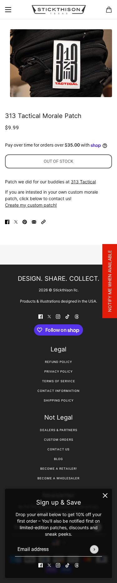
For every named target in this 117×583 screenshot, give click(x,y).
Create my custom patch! (31, 205)
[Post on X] (16, 221)
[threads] (76, 565)
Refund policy (58, 362)
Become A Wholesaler (58, 478)
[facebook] (40, 565)
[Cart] (109, 10)
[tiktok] (67, 565)
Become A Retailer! (58, 468)
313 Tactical (83, 181)
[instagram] (58, 565)
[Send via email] (34, 221)
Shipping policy (59, 400)
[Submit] (94, 549)
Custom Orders (58, 439)
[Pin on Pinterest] (24, 221)
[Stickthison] (59, 9)
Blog (58, 459)
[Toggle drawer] (8, 9)
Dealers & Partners (58, 430)
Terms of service (58, 381)
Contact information (58, 391)
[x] (49, 565)
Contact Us (58, 449)
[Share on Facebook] (7, 221)
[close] (105, 495)
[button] (43, 221)
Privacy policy (58, 371)
